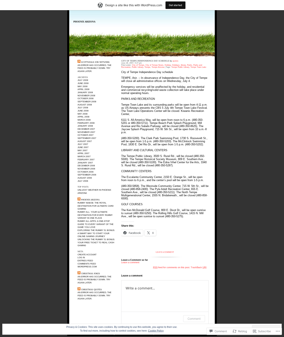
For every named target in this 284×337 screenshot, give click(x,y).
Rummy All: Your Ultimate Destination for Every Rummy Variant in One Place (95, 215)
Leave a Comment (165, 252)
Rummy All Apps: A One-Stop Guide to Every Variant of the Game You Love (96, 224)
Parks (189, 65)
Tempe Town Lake (198, 67)
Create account (87, 254)
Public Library (137, 67)
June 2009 (83, 83)
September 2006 (87, 175)
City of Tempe (138, 65)
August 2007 (85, 141)
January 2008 (85, 126)
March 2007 (84, 156)
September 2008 (87, 101)
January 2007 (85, 163)
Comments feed (87, 264)
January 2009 (85, 92)
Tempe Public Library (180, 67)
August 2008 (85, 105)
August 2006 (85, 178)
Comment (194, 318)
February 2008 (86, 123)
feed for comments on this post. (171, 267)
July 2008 (83, 107)
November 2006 (86, 169)
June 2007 (83, 147)
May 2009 (83, 86)
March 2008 (84, 120)
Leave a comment (130, 262)
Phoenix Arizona (84, 22)
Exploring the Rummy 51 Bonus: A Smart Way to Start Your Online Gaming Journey (96, 233)
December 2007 (86, 129)
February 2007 (86, 159)
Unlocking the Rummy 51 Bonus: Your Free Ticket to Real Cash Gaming (96, 242)
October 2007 (86, 135)
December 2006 (86, 165)
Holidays (176, 65)
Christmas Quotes (91, 289)
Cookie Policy (156, 330)
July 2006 (83, 181)
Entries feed (85, 260)
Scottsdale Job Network (95, 62)
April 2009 (83, 89)
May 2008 (83, 114)
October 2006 (86, 172)
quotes (175, 61)
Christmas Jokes (90, 273)
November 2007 (86, 132)
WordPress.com (87, 266)
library (183, 65)
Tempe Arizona (158, 67)
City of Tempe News (154, 65)
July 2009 (83, 80)
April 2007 (83, 153)
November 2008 (86, 95)
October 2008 (86, 98)
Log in (81, 257)
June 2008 (83, 111)
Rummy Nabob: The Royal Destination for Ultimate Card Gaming (96, 206)
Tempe (147, 67)
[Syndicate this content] (79, 62)
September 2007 (87, 138)
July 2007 (83, 144)
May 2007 (83, 150)
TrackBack (198, 267)
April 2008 (83, 117)
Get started (175, 5)
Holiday (168, 65)
